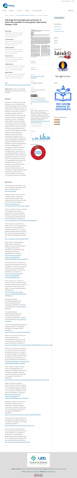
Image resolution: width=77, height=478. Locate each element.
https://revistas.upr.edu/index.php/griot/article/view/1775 (19, 425)
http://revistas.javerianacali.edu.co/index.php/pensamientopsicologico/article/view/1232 (27, 380)
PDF (34, 62)
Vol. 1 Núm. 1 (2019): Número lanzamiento (25, 15)
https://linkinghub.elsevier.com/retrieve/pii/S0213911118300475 (21, 220)
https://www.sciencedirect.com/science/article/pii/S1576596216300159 (23, 414)
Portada (4, 10)
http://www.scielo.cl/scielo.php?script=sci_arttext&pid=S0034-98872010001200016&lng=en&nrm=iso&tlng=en (16, 257)
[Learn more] (37, 184)
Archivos (12, 15)
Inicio (6, 15)
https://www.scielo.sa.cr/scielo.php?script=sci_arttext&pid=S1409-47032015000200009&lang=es (14, 275)
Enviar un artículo (37, 10)
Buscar (71, 10)
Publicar (27, 10)
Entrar (72, 1)
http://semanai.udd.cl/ (10, 191)
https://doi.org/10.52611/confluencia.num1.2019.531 (17, 85)
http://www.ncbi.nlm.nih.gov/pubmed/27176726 (17, 239)
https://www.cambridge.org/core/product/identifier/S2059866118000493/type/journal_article (29, 345)
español (56, 42)
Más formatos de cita (36, 125)
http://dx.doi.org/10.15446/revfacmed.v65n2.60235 (17, 442)
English (56, 40)
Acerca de (19, 10)
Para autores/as (57, 29)
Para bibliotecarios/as (59, 31)
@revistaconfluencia (50, 471)
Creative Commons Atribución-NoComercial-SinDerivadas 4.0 (40, 101)
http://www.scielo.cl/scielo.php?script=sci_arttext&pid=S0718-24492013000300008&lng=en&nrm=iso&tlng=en (17, 396)
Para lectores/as (58, 26)
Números (11, 10)
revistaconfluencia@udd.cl (32, 471)
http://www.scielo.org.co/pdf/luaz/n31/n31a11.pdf (17, 332)
